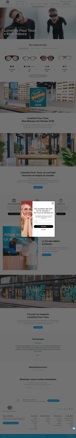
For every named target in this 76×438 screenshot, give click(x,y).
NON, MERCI (43, 229)
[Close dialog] (52, 203)
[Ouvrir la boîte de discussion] (73, 428)
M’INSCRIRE (43, 226)
